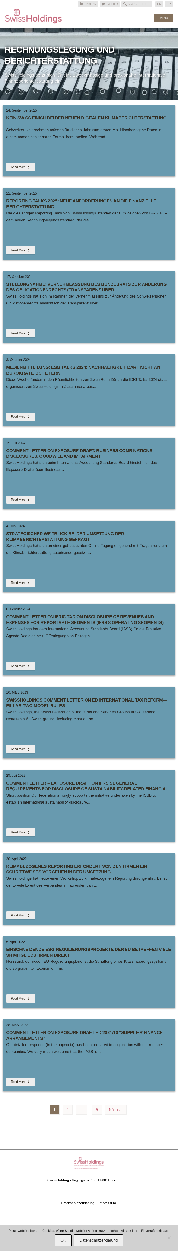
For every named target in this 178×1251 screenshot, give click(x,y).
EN (159, 4)
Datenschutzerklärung (77, 1203)
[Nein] (169, 1238)
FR (168, 4)
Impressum (107, 1203)
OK (63, 1240)
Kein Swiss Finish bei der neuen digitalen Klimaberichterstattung (86, 117)
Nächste (116, 1110)
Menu (164, 18)
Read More (18, 167)
